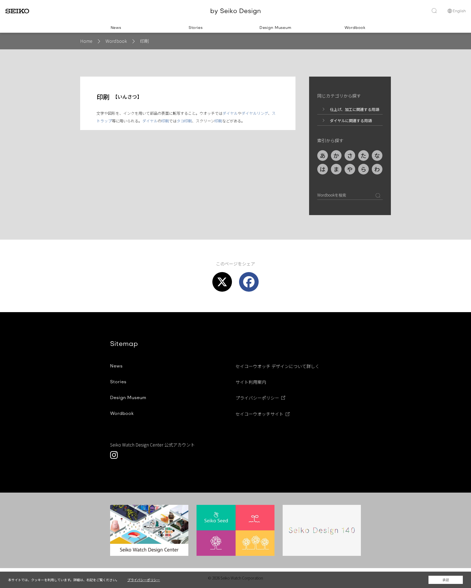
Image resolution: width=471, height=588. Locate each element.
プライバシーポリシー (257, 398)
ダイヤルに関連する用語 (351, 120)
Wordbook (116, 41)
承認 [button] (445, 579)
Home (86, 41)
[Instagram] (114, 455)
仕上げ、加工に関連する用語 (354, 109)
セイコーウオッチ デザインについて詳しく (277, 366)
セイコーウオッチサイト (259, 414)
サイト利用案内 (250, 382)
